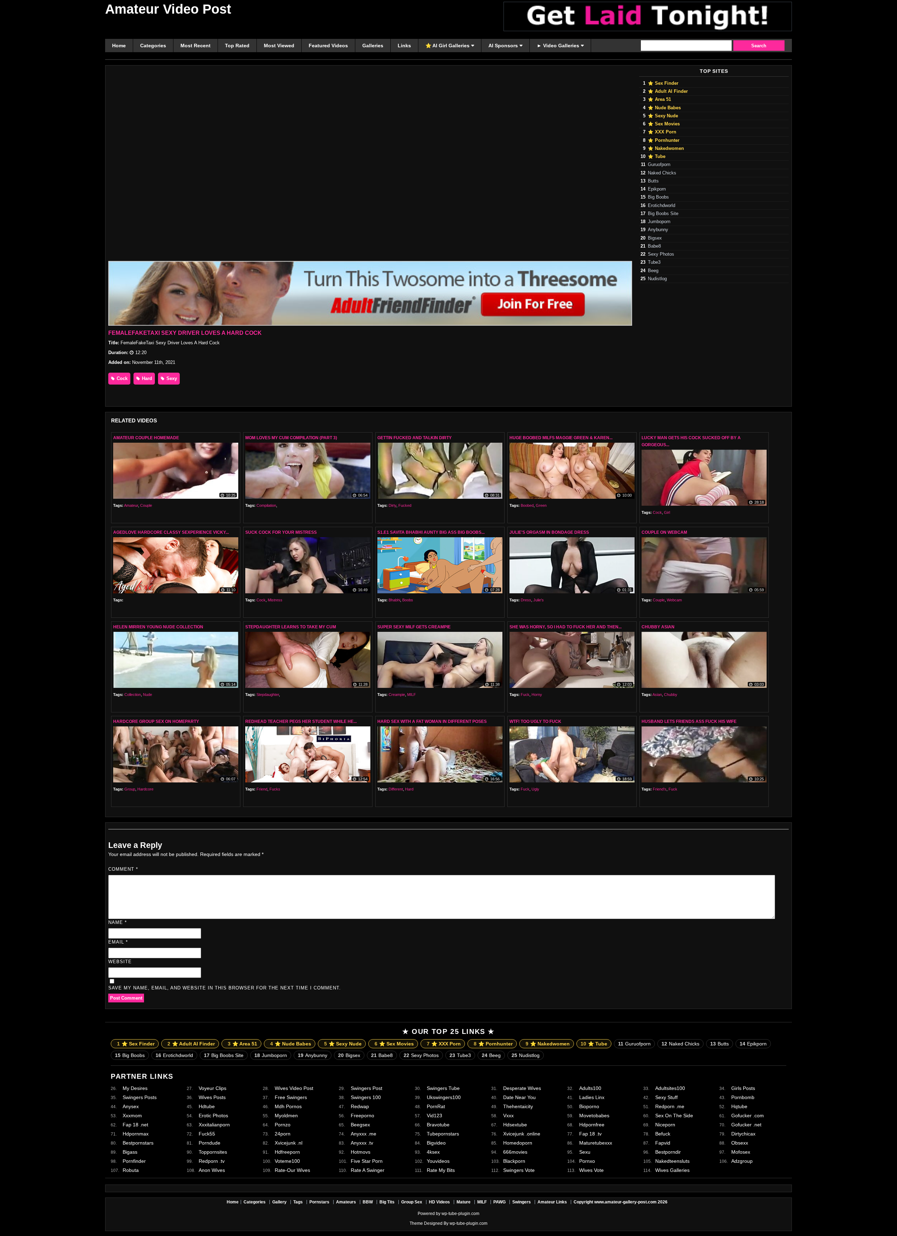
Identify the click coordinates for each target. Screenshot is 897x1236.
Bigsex (655, 238)
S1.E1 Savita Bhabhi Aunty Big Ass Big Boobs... (431, 532)
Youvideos (438, 1161)
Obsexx (739, 1143)
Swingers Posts (140, 1097)
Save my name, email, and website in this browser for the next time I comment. (224, 987)
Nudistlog (657, 278)
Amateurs (346, 1202)
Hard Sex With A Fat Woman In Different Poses (432, 721)
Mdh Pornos (288, 1106)
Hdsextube (515, 1124)
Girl (667, 512)
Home (233, 1202)
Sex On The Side (674, 1115)
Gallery (279, 1202)
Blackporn (514, 1161)
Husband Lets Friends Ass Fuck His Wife (689, 721)
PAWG (499, 1202)
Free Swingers (291, 1097)
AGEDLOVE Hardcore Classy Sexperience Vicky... (171, 532)
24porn (282, 1134)
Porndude (209, 1143)
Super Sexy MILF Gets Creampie (414, 626)
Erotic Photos (213, 1115)
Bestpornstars (138, 1143)
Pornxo (587, 1161)
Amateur (131, 505)
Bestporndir (668, 1152)
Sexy (171, 378)
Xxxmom (132, 1115)
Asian (657, 694)
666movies (515, 1152)
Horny (537, 694)
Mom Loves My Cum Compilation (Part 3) (291, 437)
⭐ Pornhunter (663, 140)
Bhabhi (394, 600)
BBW (368, 1202)
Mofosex (740, 1152)
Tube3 (654, 262)
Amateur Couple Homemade (146, 437)
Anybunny (658, 229)
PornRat (436, 1106)
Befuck (662, 1134)
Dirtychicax (743, 1134)
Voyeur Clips (212, 1088)
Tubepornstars (443, 1134)
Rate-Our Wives (292, 1170)
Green (541, 505)
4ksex (433, 1152)
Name (117, 922)
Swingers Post (366, 1088)
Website (120, 961)
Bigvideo (436, 1143)
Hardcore (145, 789)
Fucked (404, 505)
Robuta (131, 1170)
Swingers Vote (519, 1170)
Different (396, 789)
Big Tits (387, 1202)
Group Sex (411, 1202)
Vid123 (434, 1115)
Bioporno (589, 1106)
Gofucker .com (747, 1115)
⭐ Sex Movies (664, 124)
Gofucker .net (746, 1124)
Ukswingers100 (444, 1097)
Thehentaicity (518, 1106)
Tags (298, 1202)
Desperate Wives (522, 1088)
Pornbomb (742, 1097)
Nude (147, 694)
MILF (411, 694)
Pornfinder (134, 1161)
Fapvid (662, 1143)
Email (118, 942)
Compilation (266, 505)
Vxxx (508, 1115)
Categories (255, 1202)
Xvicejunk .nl (288, 1143)
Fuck (525, 694)
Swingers (521, 1202)
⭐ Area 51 (659, 99)
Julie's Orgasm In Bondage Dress (549, 532)
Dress (526, 600)
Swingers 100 (366, 1097)
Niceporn (665, 1124)
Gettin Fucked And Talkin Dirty (414, 437)
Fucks (274, 789)
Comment (123, 869)
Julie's (538, 600)
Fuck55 (207, 1134)
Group (129, 789)
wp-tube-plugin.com (460, 1213)
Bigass (130, 1152)
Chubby (670, 694)
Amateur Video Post (168, 9)
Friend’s (659, 789)
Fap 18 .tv (590, 1134)
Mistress (275, 600)
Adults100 (590, 1088)
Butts (653, 181)
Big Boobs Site (663, 213)
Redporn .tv (212, 1161)
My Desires (135, 1088)
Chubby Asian (658, 626)
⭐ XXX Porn (662, 132)
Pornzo (282, 1124)
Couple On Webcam (664, 532)
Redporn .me (669, 1106)
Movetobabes (594, 1115)
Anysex (131, 1106)
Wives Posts (212, 1097)
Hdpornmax (136, 1134)
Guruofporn (659, 164)
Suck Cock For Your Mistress (281, 532)
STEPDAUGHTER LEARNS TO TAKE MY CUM (290, 626)
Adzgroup (742, 1161)
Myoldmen (286, 1115)
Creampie (397, 694)
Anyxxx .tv (362, 1143)
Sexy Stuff (666, 1097)
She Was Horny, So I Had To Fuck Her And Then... (565, 626)
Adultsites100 (670, 1088)
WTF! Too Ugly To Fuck (535, 721)
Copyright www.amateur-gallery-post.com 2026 (620, 1202)
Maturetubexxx (595, 1143)
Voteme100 (287, 1161)
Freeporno (362, 1115)
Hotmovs (360, 1152)
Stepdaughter (267, 694)
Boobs (407, 600)
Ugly (535, 789)
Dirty (392, 505)
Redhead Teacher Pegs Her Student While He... (301, 721)
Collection (132, 694)
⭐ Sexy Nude (663, 115)
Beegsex (360, 1124)
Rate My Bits (441, 1170)
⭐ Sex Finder (663, 83)
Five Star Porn (367, 1161)
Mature (464, 1202)
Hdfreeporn (287, 1152)
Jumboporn (659, 221)
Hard (146, 378)
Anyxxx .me (363, 1134)
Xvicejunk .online (521, 1134)
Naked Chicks (662, 173)
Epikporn (657, 189)
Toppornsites (213, 1152)
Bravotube (438, 1124)
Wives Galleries (672, 1170)
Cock (121, 378)
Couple (146, 505)
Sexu (584, 1152)
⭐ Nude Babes (664, 107)
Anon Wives (212, 1170)
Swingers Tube (443, 1088)
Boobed (527, 505)
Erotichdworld (661, 205)
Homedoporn (517, 1143)
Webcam (674, 600)
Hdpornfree (591, 1124)
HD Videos (439, 1202)
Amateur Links (552, 1202)
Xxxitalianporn (214, 1124)
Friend (261, 789)
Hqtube (739, 1106)
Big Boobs (658, 197)
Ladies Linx (591, 1097)
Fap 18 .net (135, 1124)
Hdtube (207, 1106)
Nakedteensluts (672, 1161)
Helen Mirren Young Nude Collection (158, 626)
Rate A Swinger (367, 1170)
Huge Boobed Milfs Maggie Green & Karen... (560, 437)
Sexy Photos (661, 254)
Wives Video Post (294, 1088)
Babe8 (654, 246)
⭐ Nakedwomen (666, 148)
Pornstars (319, 1202)
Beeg (653, 270)
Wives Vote (591, 1170)
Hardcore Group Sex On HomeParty (156, 721)
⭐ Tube (656, 156)
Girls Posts (743, 1088)
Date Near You (519, 1097)
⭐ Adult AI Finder (668, 91)
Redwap (360, 1106)
